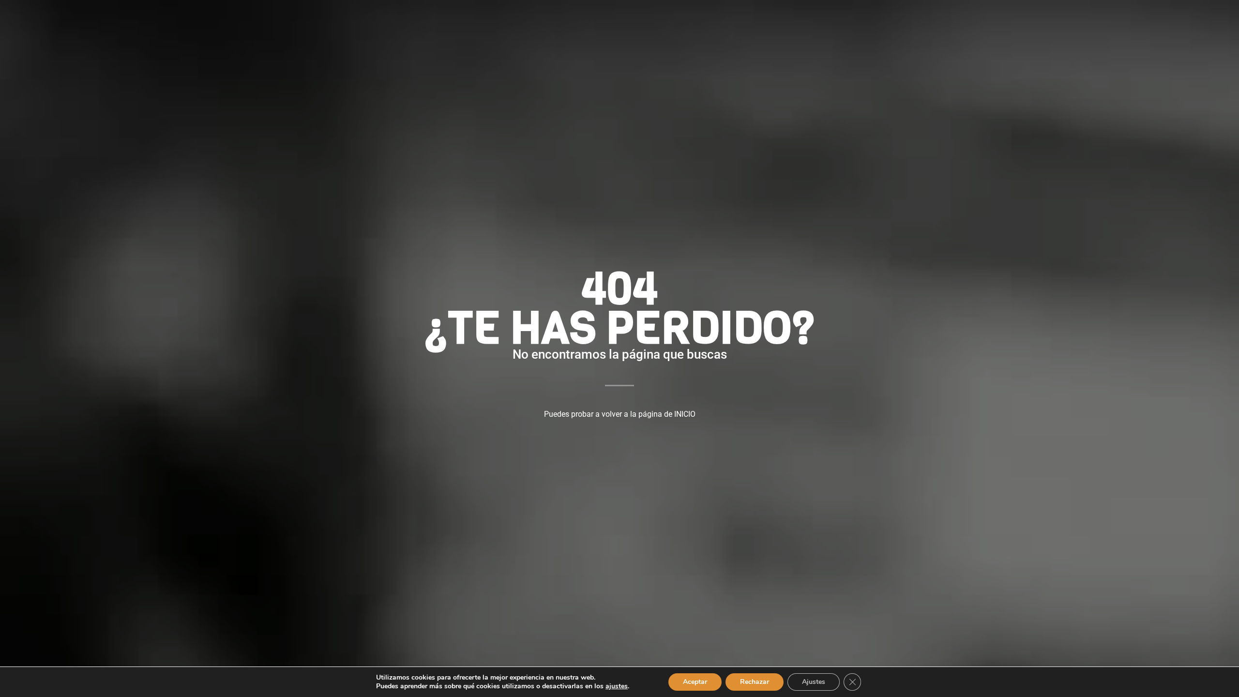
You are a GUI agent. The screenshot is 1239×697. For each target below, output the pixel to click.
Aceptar (695, 681)
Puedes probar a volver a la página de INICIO (619, 414)
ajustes (616, 686)
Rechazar (754, 681)
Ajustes (813, 681)
